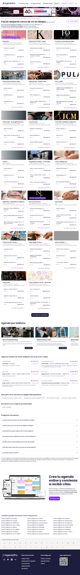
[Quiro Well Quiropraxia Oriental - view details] (13, 195)
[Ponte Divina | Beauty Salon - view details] (13, 75)
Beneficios (25, 568)
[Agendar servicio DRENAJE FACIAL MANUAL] (40, 250)
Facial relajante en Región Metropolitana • (18, 18)
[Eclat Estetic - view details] (66, 195)
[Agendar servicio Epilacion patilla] (14, 130)
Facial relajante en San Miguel (10, 529)
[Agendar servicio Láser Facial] (66, 136)
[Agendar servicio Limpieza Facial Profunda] (40, 216)
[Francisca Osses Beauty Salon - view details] (66, 34)
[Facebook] (8, 559)
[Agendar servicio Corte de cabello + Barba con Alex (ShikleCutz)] (40, 103)
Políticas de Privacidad (28, 561)
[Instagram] (4, 559)
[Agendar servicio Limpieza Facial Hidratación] (40, 210)
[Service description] (14, 48)
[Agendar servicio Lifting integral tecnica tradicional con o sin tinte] (66, 223)
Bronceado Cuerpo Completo (69, 398)
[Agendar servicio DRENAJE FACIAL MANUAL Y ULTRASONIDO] (40, 257)
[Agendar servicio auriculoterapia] (40, 297)
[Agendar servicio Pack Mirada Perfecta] (14, 56)
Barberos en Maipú (6, 407)
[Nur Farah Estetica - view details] (40, 195)
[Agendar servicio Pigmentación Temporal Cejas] (14, 136)
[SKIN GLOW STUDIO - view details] (40, 34)
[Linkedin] (11, 559)
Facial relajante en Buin (60, 534)
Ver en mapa (74, 21)
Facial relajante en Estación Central (38, 534)
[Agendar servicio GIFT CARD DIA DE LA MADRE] (66, 183)
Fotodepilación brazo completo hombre (11, 398)
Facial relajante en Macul (34, 531)
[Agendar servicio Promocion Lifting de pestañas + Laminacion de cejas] (40, 56)
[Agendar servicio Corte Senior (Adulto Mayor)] (14, 183)
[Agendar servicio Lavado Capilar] (14, 169)
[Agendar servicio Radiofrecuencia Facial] (14, 263)
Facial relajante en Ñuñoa (9, 527)
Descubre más (54, 498)
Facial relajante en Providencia (62, 523)
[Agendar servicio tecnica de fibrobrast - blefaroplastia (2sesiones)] (40, 304)
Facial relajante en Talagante (62, 527)
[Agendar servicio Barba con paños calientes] (40, 169)
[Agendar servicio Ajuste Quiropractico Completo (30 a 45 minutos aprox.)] (14, 223)
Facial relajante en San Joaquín (62, 531)
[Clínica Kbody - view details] (13, 235)
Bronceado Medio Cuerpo (53, 398)
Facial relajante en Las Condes (10, 525)
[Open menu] (76, 3)
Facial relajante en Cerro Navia (10, 534)
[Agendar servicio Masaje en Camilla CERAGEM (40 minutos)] (14, 210)
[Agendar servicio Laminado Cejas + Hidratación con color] (14, 63)
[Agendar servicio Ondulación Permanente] (40, 89)
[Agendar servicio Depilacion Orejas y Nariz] (14, 297)
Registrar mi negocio (68, 3)
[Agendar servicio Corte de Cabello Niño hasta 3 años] (14, 304)
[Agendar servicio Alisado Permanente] (66, 143)
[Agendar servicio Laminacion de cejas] (40, 63)
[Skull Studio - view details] (13, 276)
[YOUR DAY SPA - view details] (40, 115)
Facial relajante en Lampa (9, 521)
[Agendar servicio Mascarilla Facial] (66, 257)
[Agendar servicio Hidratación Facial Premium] (66, 49)
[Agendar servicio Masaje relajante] (14, 96)
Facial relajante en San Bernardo (63, 525)
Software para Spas (70, 492)
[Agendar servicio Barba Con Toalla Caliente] (14, 290)
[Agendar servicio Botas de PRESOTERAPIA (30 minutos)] (14, 217)
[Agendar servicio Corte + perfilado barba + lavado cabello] (40, 176)
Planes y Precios (46, 558)
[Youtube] (15, 559)
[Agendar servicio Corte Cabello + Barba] (66, 263)
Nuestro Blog (25, 558)
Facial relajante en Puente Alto (36, 521)
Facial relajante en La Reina (9, 531)
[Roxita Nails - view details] (13, 115)
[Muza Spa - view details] (13, 34)
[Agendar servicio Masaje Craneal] (66, 210)
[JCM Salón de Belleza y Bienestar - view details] (66, 115)
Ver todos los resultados (40, 315)
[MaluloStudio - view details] (40, 75)
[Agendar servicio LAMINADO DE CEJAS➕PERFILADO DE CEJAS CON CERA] (66, 89)
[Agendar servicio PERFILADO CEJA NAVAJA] (40, 130)
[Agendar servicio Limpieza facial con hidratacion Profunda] (66, 216)
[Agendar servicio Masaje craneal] (14, 89)
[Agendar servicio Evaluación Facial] (14, 250)
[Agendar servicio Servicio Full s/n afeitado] (66, 250)
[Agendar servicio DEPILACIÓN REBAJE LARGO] (40, 264)
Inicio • (2, 18)
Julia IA (43, 563)
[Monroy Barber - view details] (66, 235)
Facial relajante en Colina (35, 518)
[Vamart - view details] (13, 155)
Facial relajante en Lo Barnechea (37, 523)
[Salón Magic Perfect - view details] (40, 235)
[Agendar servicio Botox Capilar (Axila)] (66, 56)
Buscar (56, 3)
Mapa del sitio (26, 566)
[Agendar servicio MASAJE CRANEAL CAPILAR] (40, 143)
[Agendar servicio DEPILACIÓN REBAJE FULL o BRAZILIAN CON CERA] (66, 103)
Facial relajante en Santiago (35, 527)
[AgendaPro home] (8, 3)
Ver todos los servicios (17, 67)
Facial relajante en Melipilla (35, 525)
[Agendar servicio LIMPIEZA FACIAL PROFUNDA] (66, 96)
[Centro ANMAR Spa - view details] (66, 155)
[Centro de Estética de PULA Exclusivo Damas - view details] (66, 75)
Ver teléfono (28, 348)
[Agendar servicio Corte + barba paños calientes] (40, 183)
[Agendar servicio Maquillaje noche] (14, 103)
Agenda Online (45, 561)
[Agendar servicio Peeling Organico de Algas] (40, 49)
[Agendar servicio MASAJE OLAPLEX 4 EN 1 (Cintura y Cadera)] (66, 63)
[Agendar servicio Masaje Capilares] (66, 130)
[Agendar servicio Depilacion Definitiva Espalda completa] (40, 223)
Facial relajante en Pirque (9, 518)
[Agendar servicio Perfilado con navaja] (14, 49)
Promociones (26, 563)
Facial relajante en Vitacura (35, 529)
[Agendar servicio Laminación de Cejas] (14, 143)
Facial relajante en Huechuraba (62, 521)
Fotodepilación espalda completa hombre (34, 398)
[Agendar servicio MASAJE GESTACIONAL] (66, 169)
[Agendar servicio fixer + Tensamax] (40, 290)
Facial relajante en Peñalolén (62, 529)
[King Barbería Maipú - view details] (40, 155)
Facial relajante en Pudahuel (10, 523)
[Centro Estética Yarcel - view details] (40, 276)
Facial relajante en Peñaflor (61, 518)
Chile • (6, 18)
